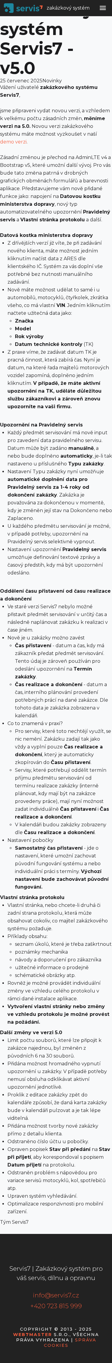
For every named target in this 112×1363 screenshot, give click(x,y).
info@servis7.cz (56, 1295)
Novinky (52, 81)
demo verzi (13, 142)
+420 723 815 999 (56, 1306)
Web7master (32, 1334)
